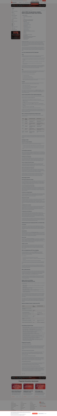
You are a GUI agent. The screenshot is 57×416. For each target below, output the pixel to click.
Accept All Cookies (35, 413)
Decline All (45, 413)
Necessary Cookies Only (41, 413)
